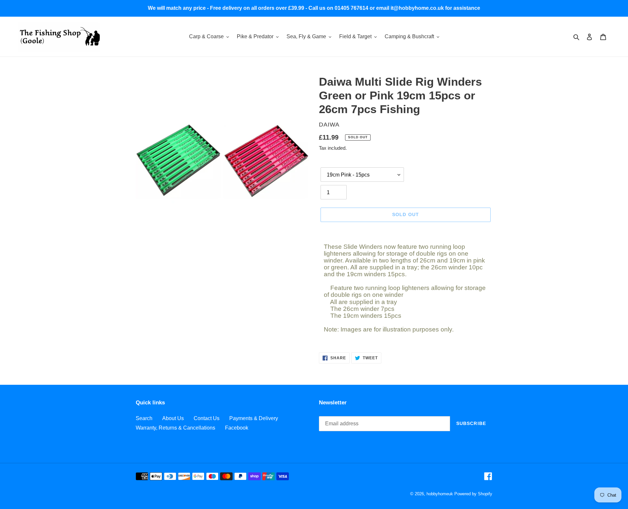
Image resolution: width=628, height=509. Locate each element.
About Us (173, 418)
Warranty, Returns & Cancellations (175, 428)
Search (144, 418)
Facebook (236, 428)
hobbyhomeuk (440, 493)
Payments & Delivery (253, 418)
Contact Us (206, 418)
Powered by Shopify (473, 493)
